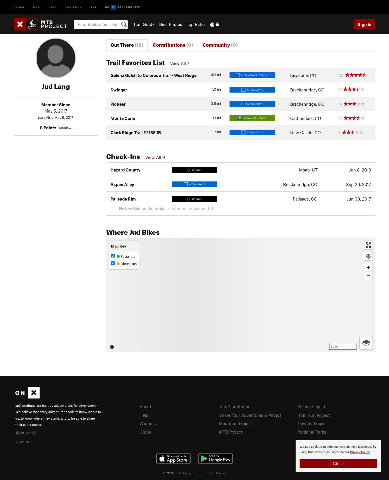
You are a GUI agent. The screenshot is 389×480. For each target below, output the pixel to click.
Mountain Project (235, 423)
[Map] (240, 295)
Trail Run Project (314, 415)
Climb (19, 7)
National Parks (312, 431)
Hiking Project (311, 406)
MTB (36, 7)
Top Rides (196, 24)
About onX (25, 432)
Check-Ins (128, 264)
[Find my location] (368, 256)
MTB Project (230, 431)
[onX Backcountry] (122, 7)
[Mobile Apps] (214, 24)
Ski (94, 7)
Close (338, 463)
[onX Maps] (27, 396)
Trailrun (73, 7)
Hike (53, 7)
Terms (206, 473)
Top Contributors (235, 406)
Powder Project (312, 423)
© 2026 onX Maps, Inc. (179, 473)
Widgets (148, 423)
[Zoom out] (368, 275)
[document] (338, 456)
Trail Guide (144, 24)
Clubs (145, 431)
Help (144, 415)
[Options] (366, 342)
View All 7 (179, 63)
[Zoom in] (368, 267)
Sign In (364, 24)
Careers (22, 441)
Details (63, 128)
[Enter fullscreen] (368, 245)
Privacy (221, 473)
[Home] (43, 24)
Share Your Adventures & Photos (250, 415)
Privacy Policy (360, 452)
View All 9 (155, 157)
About (145, 406)
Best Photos (170, 24)
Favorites (127, 256)
